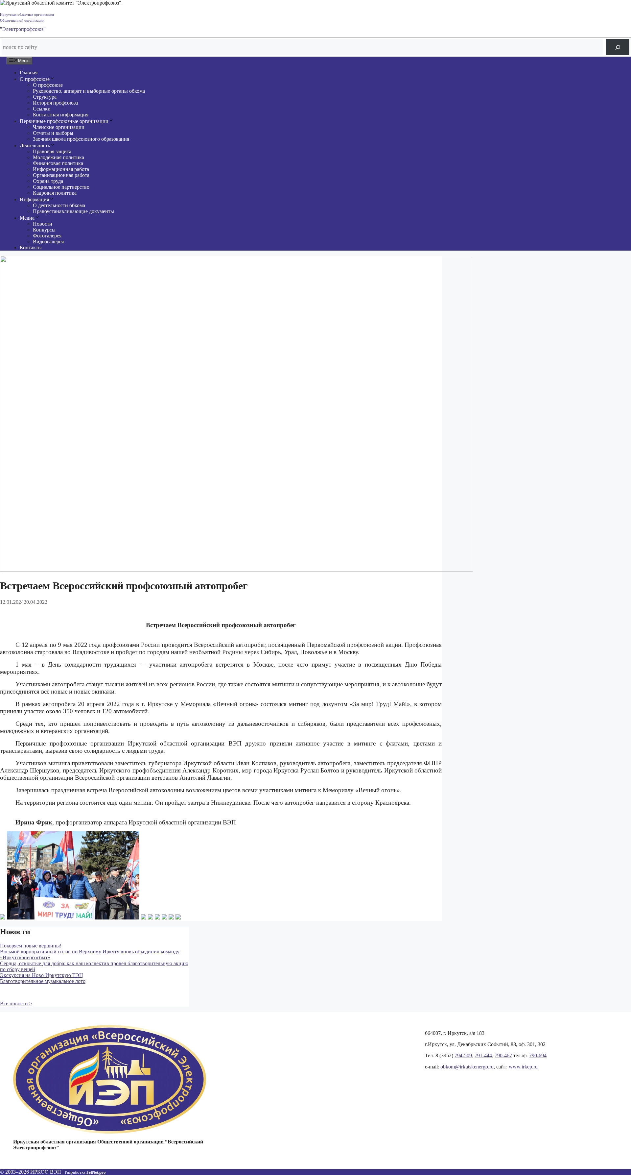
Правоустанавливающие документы (73, 211)
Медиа (27, 218)
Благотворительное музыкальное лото (42, 981)
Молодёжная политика (58, 157)
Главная (28, 72)
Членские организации (58, 127)
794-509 (463, 1055)
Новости (42, 224)
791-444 (483, 1055)
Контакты (31, 247)
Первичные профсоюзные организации (64, 121)
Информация (34, 199)
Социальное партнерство (61, 187)
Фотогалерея (47, 235)
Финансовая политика (58, 163)
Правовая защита (52, 151)
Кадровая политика (55, 193)
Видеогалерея (48, 241)
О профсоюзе (35, 79)
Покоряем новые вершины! (30, 945)
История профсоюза (55, 103)
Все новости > (16, 1003)
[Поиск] (617, 47)
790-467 (503, 1055)
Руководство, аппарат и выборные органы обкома (89, 91)
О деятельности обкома (59, 205)
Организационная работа (61, 175)
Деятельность (35, 145)
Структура (45, 97)
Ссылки (42, 108)
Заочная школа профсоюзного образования (81, 139)
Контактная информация (60, 114)
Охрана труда (48, 181)
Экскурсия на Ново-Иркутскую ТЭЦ (41, 975)
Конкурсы (44, 230)
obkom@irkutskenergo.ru (467, 1066)
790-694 (538, 1055)
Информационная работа (61, 169)
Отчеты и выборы (53, 133)
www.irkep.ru (523, 1066)
